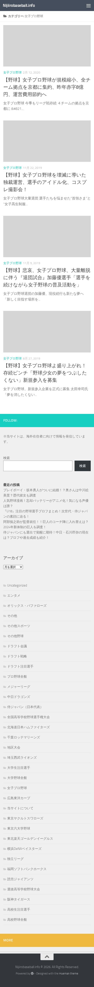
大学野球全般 (17, 778)
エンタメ (13, 596)
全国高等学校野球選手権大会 (28, 717)
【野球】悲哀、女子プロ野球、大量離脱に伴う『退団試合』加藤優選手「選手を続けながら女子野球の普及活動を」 (47, 278)
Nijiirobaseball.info (19, 5)
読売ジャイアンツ (20, 879)
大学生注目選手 (18, 768)
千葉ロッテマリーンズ (23, 737)
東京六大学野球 (18, 828)
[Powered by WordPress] (32, 973)
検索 (6, 458)
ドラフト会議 (17, 646)
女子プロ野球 (12, 72)
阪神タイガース (18, 899)
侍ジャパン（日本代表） (25, 707)
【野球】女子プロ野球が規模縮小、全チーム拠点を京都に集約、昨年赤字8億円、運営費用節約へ (47, 87)
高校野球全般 (17, 920)
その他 (12, 616)
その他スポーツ (18, 626)
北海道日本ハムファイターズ (28, 727)
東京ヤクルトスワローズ (25, 818)
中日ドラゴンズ (18, 697)
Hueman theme (68, 973)
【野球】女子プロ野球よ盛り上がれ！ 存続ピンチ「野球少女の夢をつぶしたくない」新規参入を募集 (45, 373)
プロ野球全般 (17, 677)
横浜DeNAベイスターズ (24, 849)
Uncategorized (17, 585)
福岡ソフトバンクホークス (27, 869)
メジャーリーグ (18, 687)
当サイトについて (20, 808)
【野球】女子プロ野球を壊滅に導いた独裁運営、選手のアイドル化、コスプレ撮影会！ (45, 182)
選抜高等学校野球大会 (23, 889)
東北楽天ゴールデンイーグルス (30, 839)
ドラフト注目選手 (20, 666)
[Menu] (88, 5)
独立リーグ (15, 859)
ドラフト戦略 (17, 656)
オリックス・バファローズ (27, 606)
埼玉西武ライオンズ (22, 758)
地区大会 (13, 747)
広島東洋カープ (18, 798)
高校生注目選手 (18, 909)
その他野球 (15, 636)
